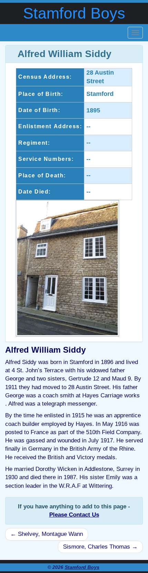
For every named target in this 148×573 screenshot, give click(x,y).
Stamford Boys (74, 13)
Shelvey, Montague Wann (46, 534)
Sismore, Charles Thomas (100, 546)
